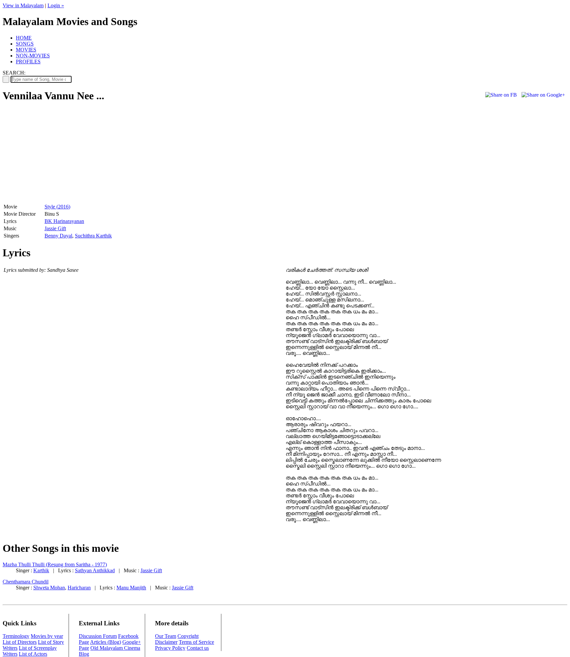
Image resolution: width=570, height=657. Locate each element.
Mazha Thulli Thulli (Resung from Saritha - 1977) (55, 564)
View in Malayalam (23, 5)
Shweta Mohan (49, 587)
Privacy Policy (170, 648)
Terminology (16, 636)
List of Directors (20, 642)
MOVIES (26, 49)
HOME (24, 38)
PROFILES (28, 61)
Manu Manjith (131, 587)
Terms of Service (196, 642)
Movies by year (47, 636)
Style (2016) (57, 206)
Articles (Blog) (105, 642)
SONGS (25, 44)
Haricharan (79, 587)
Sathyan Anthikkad (95, 570)
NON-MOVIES (33, 55)
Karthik (41, 570)
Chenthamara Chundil (25, 581)
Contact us (198, 648)
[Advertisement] (58, 155)
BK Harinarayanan (64, 221)
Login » (56, 5)
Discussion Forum (98, 636)
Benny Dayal (58, 235)
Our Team (165, 636)
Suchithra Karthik (93, 235)
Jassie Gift (55, 228)
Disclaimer (166, 642)
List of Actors (33, 654)
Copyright (188, 636)
